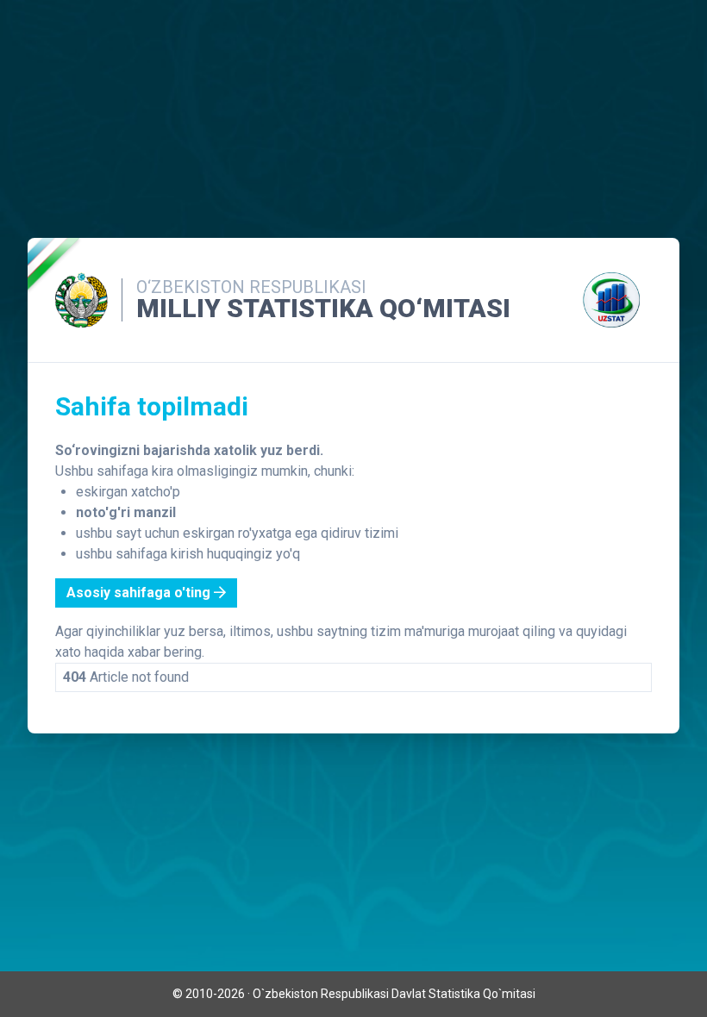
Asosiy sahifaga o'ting (140, 592)
